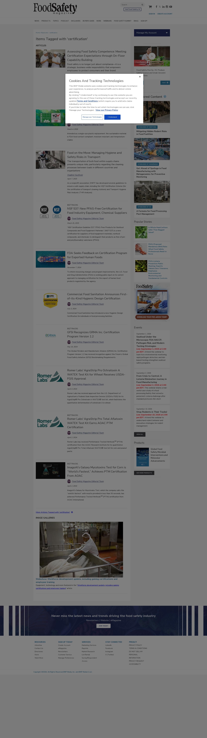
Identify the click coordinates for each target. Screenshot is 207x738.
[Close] (140, 76)
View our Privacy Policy (107, 110)
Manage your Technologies (92, 117)
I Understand (112, 117)
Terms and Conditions (87, 101)
